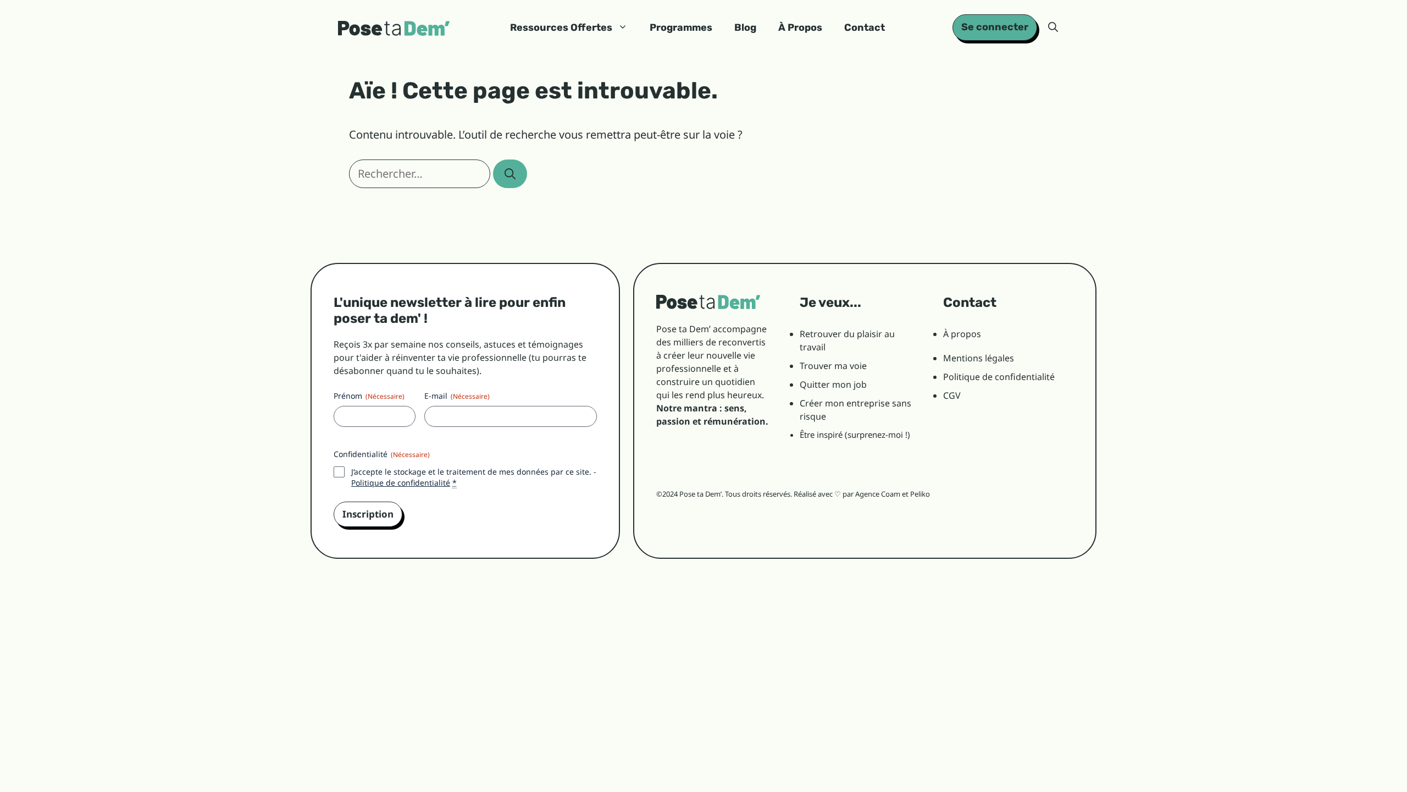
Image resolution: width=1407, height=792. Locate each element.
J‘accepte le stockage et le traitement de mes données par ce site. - (473, 477)
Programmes (681, 27)
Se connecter (994, 27)
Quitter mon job (833, 384)
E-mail (457, 396)
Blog (745, 27)
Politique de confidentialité (400, 482)
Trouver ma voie (833, 366)
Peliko (920, 494)
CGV (952, 395)
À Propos (800, 27)
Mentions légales (978, 358)
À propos (962, 334)
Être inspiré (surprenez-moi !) (855, 434)
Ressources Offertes (561, 27)
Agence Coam (877, 494)
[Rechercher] (510, 174)
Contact (864, 27)
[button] (1053, 27)
